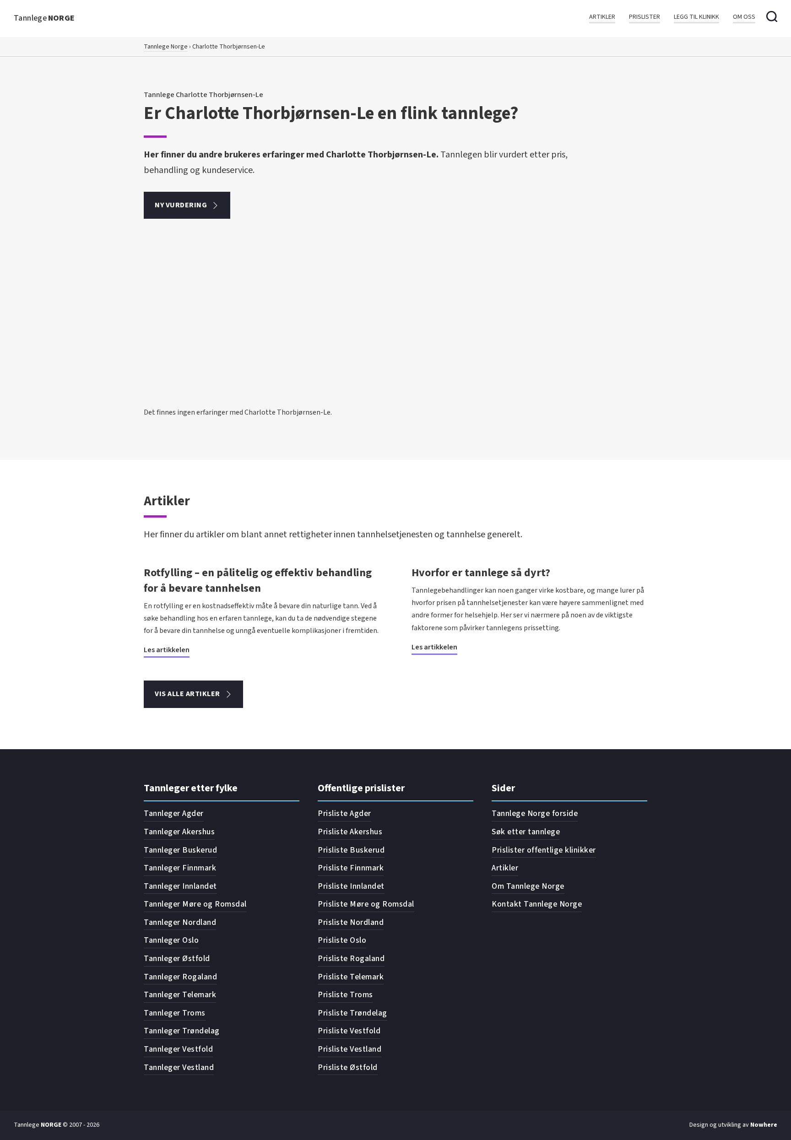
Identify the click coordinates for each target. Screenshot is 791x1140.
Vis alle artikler (187, 694)
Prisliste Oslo (342, 940)
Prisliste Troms (345, 994)
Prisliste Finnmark (351, 868)
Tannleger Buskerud (180, 850)
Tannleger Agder (174, 813)
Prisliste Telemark (351, 977)
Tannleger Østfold (177, 958)
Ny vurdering (181, 205)
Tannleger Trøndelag (182, 1031)
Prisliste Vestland (349, 1049)
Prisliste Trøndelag (352, 1013)
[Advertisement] (395, 338)
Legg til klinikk (696, 17)
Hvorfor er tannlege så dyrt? (481, 573)
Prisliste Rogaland (351, 958)
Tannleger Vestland (179, 1067)
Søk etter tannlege (526, 831)
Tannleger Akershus (179, 831)
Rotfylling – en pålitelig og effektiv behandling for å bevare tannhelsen (258, 580)
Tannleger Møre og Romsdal (195, 904)
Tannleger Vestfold (178, 1049)
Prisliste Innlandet (351, 886)
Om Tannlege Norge (528, 886)
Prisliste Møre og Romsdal (366, 904)
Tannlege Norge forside (535, 813)
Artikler (602, 17)
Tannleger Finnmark (180, 868)
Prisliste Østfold (348, 1067)
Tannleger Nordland (180, 922)
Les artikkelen (167, 650)
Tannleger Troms (175, 1013)
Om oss (744, 17)
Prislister (644, 17)
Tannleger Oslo (171, 940)
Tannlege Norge (166, 46)
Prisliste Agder (344, 813)
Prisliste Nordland (351, 922)
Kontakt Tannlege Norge (537, 904)
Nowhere (763, 1124)
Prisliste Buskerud (351, 850)
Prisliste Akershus (350, 831)
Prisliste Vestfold (349, 1031)
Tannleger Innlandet (180, 886)
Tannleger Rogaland (180, 977)
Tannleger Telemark (180, 994)
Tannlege (44, 18)
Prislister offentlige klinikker (544, 850)
